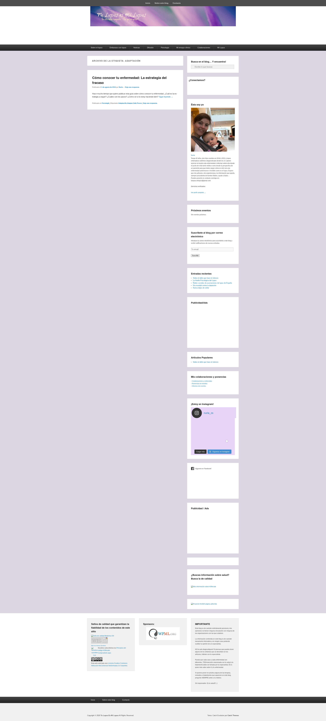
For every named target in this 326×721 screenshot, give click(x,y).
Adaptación (122, 103)
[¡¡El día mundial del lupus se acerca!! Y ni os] (212, 441)
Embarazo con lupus (118, 48)
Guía (135, 103)
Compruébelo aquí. (104, 653)
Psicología (165, 48)
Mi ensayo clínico (183, 48)
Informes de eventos (199, 386)
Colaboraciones (204, 48)
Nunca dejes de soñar (201, 288)
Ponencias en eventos (199, 384)
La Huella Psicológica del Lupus (204, 280)
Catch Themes (233, 715)
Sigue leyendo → (166, 97)
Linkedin (208, 85)
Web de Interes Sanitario (98, 645)
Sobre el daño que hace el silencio (205, 278)
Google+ (202, 85)
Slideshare (224, 85)
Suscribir (195, 256)
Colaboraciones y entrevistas (202, 381)
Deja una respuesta (132, 87)
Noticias (136, 48)
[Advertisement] (213, 324)
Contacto (177, 3)
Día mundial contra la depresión (204, 285)
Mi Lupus (221, 48)
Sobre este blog (161, 3)
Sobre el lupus (96, 48)
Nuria (121, 87)
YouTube (219, 85)
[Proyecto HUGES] (204, 604)
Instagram (230, 85)
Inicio (147, 3)
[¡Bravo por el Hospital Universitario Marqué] (198, 427)
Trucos (139, 103)
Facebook (191, 85)
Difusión (150, 48)
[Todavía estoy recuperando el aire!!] (227, 441)
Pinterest (213, 85)
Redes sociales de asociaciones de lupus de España (212, 283)
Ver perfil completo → (198, 192)
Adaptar (130, 103)
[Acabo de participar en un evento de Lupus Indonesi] (212, 427)
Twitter (196, 85)
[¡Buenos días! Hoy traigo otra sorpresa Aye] (198, 441)
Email (191, 91)
